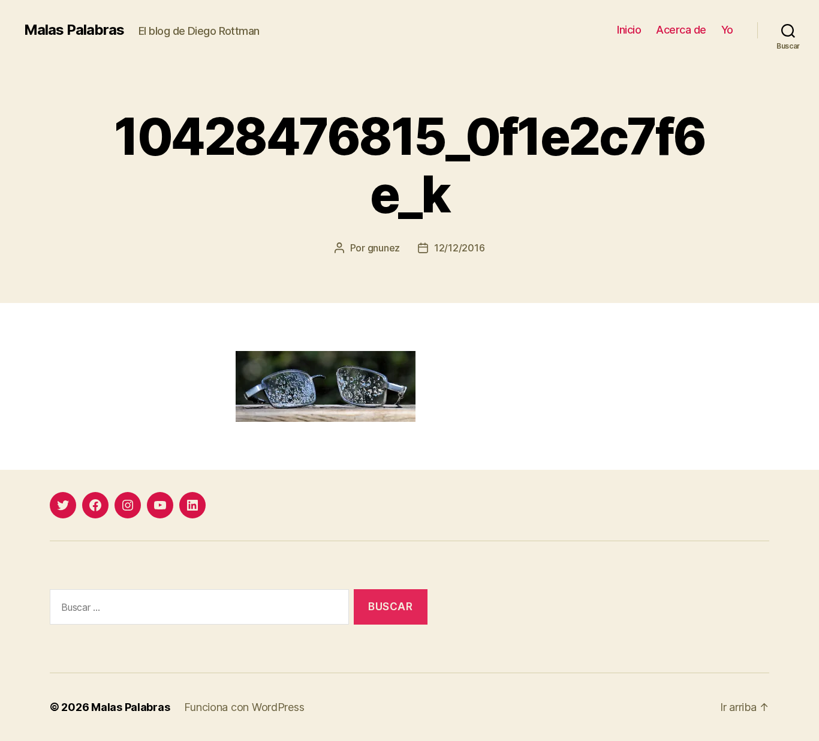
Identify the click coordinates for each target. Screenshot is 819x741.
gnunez (384, 248)
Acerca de (681, 29)
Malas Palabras (74, 30)
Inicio (629, 29)
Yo (727, 29)
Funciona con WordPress (244, 707)
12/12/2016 (459, 248)
